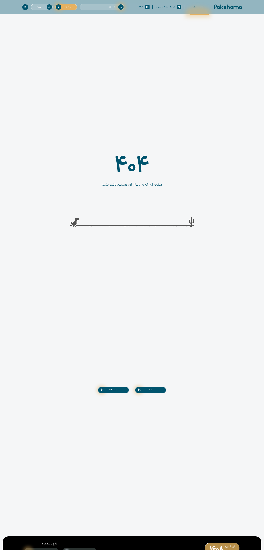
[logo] (228, 7)
